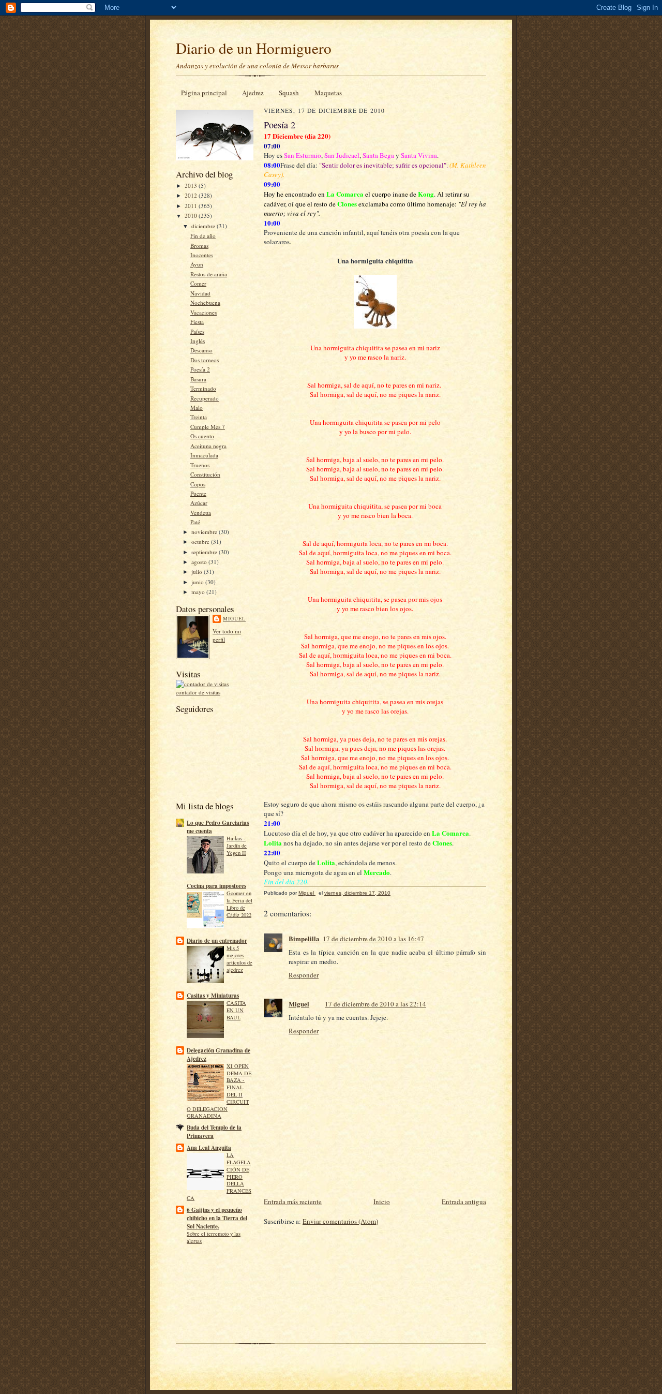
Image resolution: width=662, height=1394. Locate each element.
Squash (289, 92)
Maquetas (328, 92)
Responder (304, 975)
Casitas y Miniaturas (213, 995)
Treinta (198, 417)
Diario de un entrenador (217, 941)
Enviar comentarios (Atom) (340, 1221)
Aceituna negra (208, 446)
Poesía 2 (200, 369)
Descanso (201, 350)
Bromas (199, 245)
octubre (201, 541)
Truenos (199, 465)
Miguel (234, 618)
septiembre (205, 552)
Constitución (205, 474)
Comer (198, 283)
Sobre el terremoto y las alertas (213, 1237)
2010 (192, 215)
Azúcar (198, 503)
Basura (198, 379)
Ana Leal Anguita (209, 1148)
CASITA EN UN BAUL (236, 1010)
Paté (195, 522)
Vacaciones (203, 312)
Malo (196, 407)
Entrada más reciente (293, 1201)
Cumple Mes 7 (207, 427)
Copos (197, 484)
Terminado (203, 388)
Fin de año (203, 236)
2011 (192, 206)
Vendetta (200, 512)
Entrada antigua (464, 1201)
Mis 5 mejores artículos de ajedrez (239, 958)
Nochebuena (205, 302)
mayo (198, 592)
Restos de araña (208, 274)
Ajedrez (253, 92)
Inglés (197, 341)
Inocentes (201, 255)
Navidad (200, 293)
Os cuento (202, 436)
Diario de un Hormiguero (254, 48)
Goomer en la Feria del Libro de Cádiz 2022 (239, 903)
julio (197, 571)
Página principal (204, 92)
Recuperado (204, 398)
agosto (199, 562)
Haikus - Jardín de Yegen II (237, 845)
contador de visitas (198, 692)
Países (197, 331)
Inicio (381, 1201)
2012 (192, 195)
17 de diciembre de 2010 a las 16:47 (373, 938)
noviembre (205, 532)
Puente (198, 493)
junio (198, 582)
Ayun (196, 264)
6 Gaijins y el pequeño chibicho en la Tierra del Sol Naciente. (217, 1218)
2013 (192, 185)
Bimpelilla (304, 938)
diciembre (204, 226)
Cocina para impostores (216, 886)
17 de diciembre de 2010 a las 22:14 (375, 1004)
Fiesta (197, 321)
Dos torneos (204, 360)
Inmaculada (204, 455)
